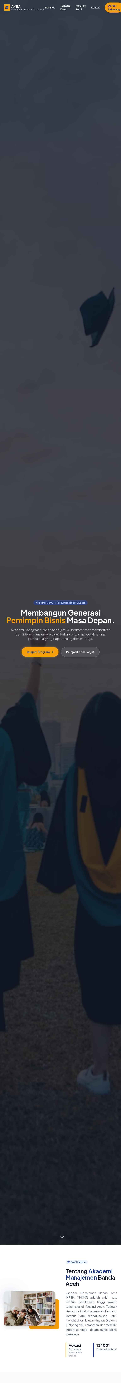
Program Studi (80, 7)
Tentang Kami (65, 7)
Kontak (95, 7)
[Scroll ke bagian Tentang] (62, 1236)
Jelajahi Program (38, 652)
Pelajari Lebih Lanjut (80, 652)
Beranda (50, 7)
